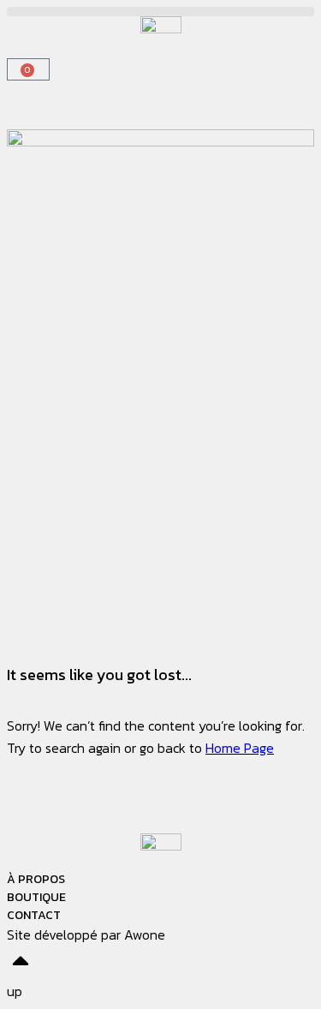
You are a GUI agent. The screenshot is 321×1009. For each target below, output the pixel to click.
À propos (36, 879)
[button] (160, 11)
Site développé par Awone (86, 934)
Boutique (36, 897)
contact (34, 915)
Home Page (239, 747)
